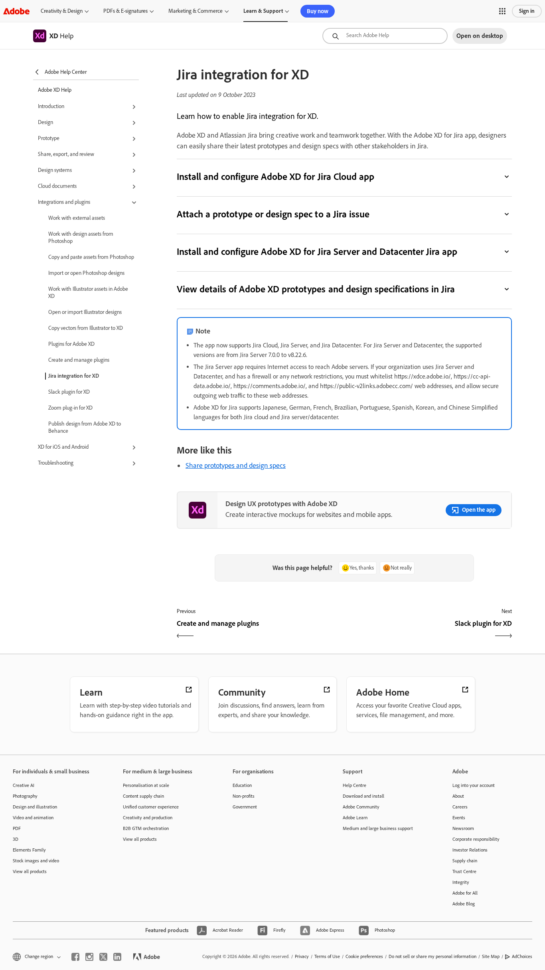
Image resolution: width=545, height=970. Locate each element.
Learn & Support (263, 11)
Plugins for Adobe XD (71, 344)
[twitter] (103, 957)
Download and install (363, 796)
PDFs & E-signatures (125, 11)
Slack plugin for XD (69, 391)
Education (242, 785)
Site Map (491, 956)
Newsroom (463, 828)
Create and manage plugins (78, 360)
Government (245, 807)
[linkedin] (117, 957)
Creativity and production (147, 817)
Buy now (317, 11)
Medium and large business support (378, 828)
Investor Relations (470, 850)
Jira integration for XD (73, 376)
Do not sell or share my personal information (432, 956)
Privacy (302, 956)
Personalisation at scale (146, 785)
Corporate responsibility (476, 839)
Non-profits (244, 796)
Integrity (460, 882)
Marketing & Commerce (195, 11)
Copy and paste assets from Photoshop (91, 257)
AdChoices (522, 956)
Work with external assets (76, 218)
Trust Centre (464, 871)
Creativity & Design (62, 11)
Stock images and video (36, 861)
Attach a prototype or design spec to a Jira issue (273, 214)
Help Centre (354, 785)
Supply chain (464, 861)
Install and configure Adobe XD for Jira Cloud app (275, 176)
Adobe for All (465, 893)
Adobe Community (361, 807)
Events (458, 817)
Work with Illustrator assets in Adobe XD (88, 293)
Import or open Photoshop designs (86, 273)
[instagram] (89, 957)
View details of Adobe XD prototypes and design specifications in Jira (316, 289)
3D (15, 839)
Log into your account (473, 785)
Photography (25, 796)
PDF (17, 828)
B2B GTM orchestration (146, 828)
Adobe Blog (463, 904)
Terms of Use (327, 956)
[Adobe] (16, 11)
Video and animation (33, 817)
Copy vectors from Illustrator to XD (85, 328)
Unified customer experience (151, 807)
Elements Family (29, 850)
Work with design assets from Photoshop (80, 237)
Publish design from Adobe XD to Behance (84, 427)
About (458, 796)
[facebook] (75, 957)
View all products (30, 871)
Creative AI (23, 785)
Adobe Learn (355, 817)
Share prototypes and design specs (236, 465)
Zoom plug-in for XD (70, 407)
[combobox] (385, 36)
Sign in (527, 11)
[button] (502, 11)
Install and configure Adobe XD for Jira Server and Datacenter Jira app (317, 251)
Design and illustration (35, 807)
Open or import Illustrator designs (85, 312)
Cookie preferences (364, 956)
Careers (460, 807)
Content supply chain (143, 796)
